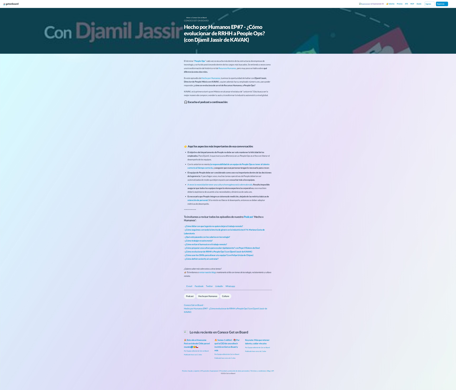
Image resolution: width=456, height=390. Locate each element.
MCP (412, 4)
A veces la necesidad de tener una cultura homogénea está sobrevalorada (220, 184)
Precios (399, 4)
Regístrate (441, 4)
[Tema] (451, 4)
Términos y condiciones (258, 371)
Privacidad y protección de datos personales (234, 371)
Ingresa (428, 4)
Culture (225, 296)
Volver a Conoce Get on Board (196, 18)
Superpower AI (378, 4)
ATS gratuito (204, 371)
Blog (268, 371)
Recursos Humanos (227, 68)
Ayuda (419, 4)
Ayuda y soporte (193, 371)
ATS (406, 4)
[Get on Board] (10, 4)
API (272, 371)
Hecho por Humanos (210, 78)
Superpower (214, 371)
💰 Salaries (390, 4)
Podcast (248, 216)
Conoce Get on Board (196, 20)
